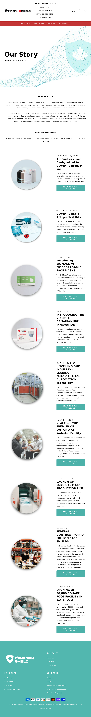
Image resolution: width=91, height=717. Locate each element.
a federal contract (71, 551)
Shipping (50, 678)
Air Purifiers (9, 678)
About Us (50, 658)
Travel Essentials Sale (45, 4)
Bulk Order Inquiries (54, 693)
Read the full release (71, 188)
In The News (51, 665)
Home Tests (45, 7)
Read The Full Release (71, 297)
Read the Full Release (71, 238)
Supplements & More (44, 14)
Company (45, 17)
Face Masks (9, 682)
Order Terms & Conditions (57, 689)
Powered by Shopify (45, 708)
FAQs (49, 682)
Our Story (50, 662)
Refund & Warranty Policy (56, 685)
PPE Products (45, 11)
